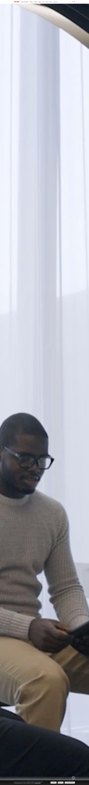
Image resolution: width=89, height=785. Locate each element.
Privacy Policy (38, 783)
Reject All (60, 782)
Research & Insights (24, 1)
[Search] (74, 2)
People (39, 1)
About (47, 1)
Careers (50, 1)
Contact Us (55, 1)
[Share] (72, 2)
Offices (43, 1)
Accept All (53, 782)
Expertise (31, 1)
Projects (35, 1)
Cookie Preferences (69, 782)
